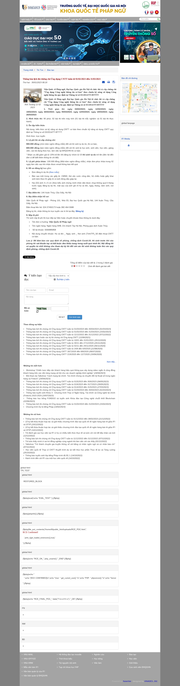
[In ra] (109, 82)
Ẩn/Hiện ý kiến (63, 279)
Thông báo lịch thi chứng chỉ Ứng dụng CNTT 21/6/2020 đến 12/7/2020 (58, 354)
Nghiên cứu (88, 19)
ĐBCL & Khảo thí (91, 64)
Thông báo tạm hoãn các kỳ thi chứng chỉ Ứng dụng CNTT (52, 337)
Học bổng (98, 659)
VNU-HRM (27, 663)
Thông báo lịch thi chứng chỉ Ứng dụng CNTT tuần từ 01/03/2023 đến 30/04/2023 (62, 329)
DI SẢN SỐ (25, 64)
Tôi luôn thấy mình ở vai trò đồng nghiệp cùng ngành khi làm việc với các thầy (60, 441)
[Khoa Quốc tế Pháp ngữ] (40, 7)
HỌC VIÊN (101, 19)
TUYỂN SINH (62, 19)
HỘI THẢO (65, 64)
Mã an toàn (27, 309)
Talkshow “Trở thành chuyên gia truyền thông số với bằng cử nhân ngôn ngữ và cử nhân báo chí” (70, 444)
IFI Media (126, 139)
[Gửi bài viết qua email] (103, 82)
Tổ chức (38, 19)
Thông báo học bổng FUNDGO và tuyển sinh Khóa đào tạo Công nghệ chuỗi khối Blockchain (70, 398)
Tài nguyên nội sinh (67, 663)
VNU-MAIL (27, 654)
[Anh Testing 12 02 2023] (32, 95)
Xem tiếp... (111, 362)
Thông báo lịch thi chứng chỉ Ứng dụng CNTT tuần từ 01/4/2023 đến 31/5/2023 (61, 387)
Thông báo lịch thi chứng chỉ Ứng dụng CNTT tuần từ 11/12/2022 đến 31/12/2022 (62, 334)
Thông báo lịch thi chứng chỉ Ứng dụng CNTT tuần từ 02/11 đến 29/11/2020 (60, 346)
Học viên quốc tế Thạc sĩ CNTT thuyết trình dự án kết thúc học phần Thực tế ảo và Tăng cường (70, 450)
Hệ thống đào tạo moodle (69, 654)
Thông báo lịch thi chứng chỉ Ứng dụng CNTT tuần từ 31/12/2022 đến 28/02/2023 (61, 419)
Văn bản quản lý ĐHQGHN (34, 675)
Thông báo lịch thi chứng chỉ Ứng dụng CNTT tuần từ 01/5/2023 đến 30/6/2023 (61, 381)
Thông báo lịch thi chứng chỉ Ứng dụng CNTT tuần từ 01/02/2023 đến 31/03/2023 (62, 332)
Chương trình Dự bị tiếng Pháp (39, 407)
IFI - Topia (38, 64)
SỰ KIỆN (76, 64)
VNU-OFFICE (29, 659)
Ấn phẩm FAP (51, 64)
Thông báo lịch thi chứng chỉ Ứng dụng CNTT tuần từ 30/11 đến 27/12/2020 (60, 343)
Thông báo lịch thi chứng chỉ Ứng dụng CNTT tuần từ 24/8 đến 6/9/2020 (58, 349)
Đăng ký (80, 211)
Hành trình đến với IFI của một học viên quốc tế (46, 458)
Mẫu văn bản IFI (30, 667)
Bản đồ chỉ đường (129, 78)
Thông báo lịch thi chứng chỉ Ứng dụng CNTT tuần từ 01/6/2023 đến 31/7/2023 (61, 384)
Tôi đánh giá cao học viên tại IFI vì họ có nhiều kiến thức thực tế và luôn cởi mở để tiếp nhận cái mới (70, 433)
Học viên (132, 659)
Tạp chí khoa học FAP (68, 667)
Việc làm (97, 663)
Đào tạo (49, 19)
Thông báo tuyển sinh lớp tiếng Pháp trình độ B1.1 (47, 455)
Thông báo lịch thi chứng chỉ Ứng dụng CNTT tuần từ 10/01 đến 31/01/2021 (60, 340)
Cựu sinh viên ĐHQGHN (139, 667)
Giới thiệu (25, 19)
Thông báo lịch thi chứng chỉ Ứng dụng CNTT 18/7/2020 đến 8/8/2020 (57, 351)
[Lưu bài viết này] (114, 82)
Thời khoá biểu (65, 659)
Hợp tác (75, 19)
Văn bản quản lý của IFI (33, 671)
